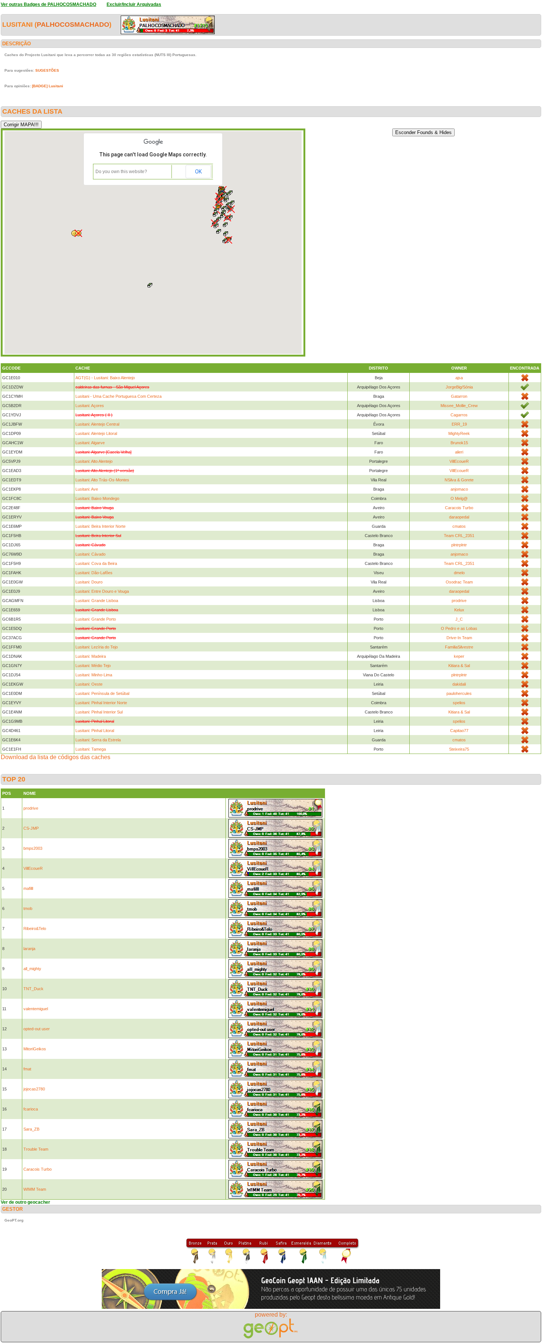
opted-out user (36, 1029)
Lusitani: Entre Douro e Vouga (102, 591)
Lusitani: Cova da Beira (96, 563)
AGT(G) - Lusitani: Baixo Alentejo (105, 377)
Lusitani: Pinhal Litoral (94, 730)
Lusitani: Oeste (89, 684)
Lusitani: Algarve (90, 442)
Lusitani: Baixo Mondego (97, 498)
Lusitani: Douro (89, 582)
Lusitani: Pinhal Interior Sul (99, 712)
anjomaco (459, 489)
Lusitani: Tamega (90, 749)
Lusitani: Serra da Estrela (98, 740)
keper (459, 656)
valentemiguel (35, 1009)
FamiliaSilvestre (459, 647)
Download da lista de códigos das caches (55, 757)
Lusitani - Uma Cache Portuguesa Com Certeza (118, 396)
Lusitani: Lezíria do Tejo (96, 647)
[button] (226, 233)
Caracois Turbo (459, 507)
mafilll (28, 888)
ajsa (459, 377)
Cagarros (459, 415)
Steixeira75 (459, 749)
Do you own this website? (121, 171)
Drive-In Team (459, 637)
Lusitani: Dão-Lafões (94, 572)
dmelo (459, 572)
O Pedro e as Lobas (459, 628)
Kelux (459, 610)
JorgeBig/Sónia (459, 387)
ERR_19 (459, 424)
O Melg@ (459, 498)
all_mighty (32, 968)
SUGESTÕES (47, 70)
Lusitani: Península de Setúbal (102, 693)
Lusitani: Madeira (90, 656)
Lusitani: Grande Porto (95, 619)
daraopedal (459, 517)
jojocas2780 (34, 1089)
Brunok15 (459, 442)
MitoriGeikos (34, 1049)
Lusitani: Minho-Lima (93, 675)
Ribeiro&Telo (34, 928)
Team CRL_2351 (459, 535)
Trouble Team (35, 1149)
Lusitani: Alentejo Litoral (96, 433)
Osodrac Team (459, 582)
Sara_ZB (31, 1129)
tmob (27, 908)
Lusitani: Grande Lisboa (96, 600)
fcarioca (30, 1109)
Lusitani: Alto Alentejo (94, 461)
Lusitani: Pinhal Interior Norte (101, 702)
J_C (459, 619)
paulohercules (459, 693)
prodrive (459, 600)
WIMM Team (34, 1189)
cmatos (459, 526)
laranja (29, 948)
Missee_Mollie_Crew (459, 405)
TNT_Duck (33, 988)
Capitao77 (459, 730)
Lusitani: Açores (89, 405)
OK (198, 172)
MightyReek (459, 433)
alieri (459, 452)
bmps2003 (32, 848)
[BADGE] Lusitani (47, 86)
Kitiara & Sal (459, 665)
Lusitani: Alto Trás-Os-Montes (102, 480)
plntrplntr (459, 545)
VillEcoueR (459, 461)
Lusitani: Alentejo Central (97, 424)
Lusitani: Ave (86, 489)
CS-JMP (31, 828)
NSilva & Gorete (459, 480)
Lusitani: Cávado (90, 554)
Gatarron (459, 396)
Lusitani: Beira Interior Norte (100, 526)
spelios (459, 702)
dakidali (459, 684)
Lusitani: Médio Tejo (93, 665)
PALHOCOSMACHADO (73, 24)
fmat (27, 1069)
